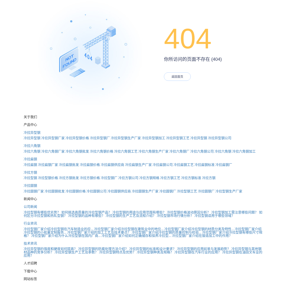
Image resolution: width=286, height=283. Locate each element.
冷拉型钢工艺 (187, 191)
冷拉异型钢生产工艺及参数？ (76, 252)
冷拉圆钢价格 (76, 191)
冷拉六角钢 (32, 146)
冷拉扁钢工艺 (184, 165)
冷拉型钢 (30, 178)
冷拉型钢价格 (48, 178)
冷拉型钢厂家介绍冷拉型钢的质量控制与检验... (166, 232)
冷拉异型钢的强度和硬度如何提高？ (50, 249)
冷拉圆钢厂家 (34, 191)
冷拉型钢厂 (109, 178)
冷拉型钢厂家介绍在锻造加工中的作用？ (202, 236)
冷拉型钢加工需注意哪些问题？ (234, 212)
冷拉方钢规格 (149, 178)
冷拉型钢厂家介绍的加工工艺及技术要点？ (99, 232)
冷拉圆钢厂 (167, 191)
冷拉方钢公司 (128, 178)
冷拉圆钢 (30, 185)
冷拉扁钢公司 (163, 165)
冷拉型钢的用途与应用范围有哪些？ (139, 212)
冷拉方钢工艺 (170, 178)
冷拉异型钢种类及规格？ (155, 252)
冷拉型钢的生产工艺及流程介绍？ (131, 215)
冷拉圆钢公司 (96, 191)
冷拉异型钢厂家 (53, 138)
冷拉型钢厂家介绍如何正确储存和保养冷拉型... (136, 236)
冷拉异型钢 (32, 132)
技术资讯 (30, 243)
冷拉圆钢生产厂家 (145, 191)
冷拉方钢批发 (69, 178)
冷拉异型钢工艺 (177, 138)
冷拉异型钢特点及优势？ (117, 252)
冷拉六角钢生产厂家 (153, 151)
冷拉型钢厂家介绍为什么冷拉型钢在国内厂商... (66, 236)
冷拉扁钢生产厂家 (138, 165)
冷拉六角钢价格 (101, 151)
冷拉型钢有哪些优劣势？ (42, 212)
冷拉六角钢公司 (202, 151)
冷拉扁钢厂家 (48, 165)
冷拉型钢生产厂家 (228, 191)
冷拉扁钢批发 (69, 165)
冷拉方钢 (30, 172)
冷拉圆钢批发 (55, 191)
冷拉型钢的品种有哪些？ (86, 215)
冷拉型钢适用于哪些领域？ (215, 215)
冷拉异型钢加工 (153, 138)
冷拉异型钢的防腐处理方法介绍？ (103, 249)
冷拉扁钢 (30, 159)
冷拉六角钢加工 (244, 151)
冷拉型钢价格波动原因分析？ (188, 212)
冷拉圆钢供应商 (119, 191)
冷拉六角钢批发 (77, 151)
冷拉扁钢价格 (90, 165)
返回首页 (177, 76)
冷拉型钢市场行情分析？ (175, 215)
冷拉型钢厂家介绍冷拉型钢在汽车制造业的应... (58, 229)
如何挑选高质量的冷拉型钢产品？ (86, 212)
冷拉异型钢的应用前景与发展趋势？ (204, 249)
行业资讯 (30, 223)
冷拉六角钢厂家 (53, 151)
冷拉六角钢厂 (179, 151)
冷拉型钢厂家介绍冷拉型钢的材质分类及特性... (199, 229)
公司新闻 (30, 206)
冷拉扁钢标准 (205, 165)
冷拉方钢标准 (191, 178)
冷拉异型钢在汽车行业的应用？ (197, 252)
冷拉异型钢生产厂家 (126, 138)
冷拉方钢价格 (90, 178)
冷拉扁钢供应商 (112, 165)
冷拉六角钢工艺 (126, 151)
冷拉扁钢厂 (223, 165)
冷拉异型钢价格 (77, 138)
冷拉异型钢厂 (100, 138)
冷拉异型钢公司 (219, 138)
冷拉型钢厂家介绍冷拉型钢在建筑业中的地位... (129, 229)
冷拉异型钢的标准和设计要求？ (152, 249)
